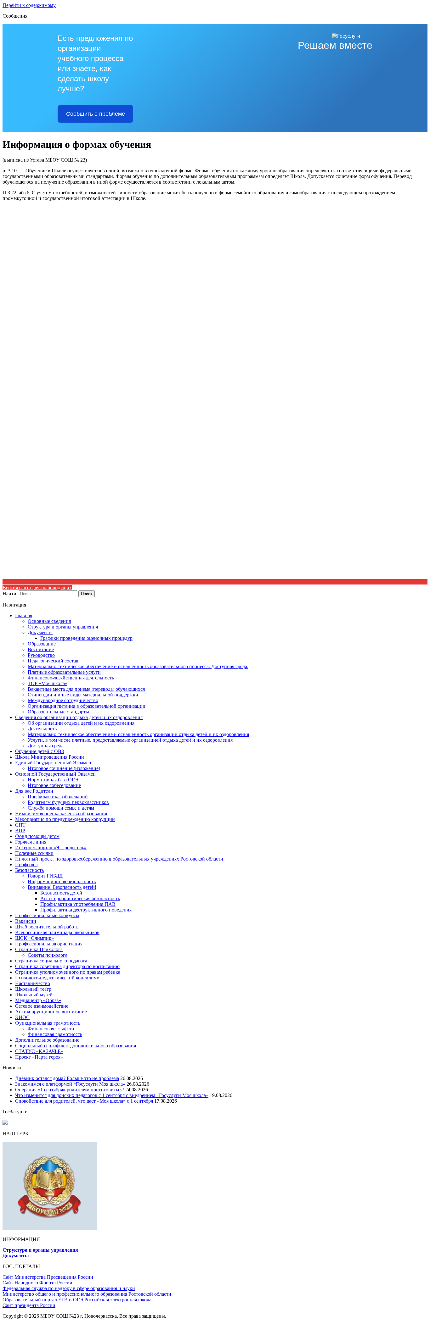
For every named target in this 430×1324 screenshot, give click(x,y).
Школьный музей (34, 994)
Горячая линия (30, 842)
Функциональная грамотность (47, 1023)
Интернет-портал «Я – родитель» (51, 847)
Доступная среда (46, 745)
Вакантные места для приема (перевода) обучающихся (86, 689)
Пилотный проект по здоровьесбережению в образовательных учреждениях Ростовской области (119, 858)
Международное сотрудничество (63, 700)
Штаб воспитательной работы (47, 926)
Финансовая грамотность (55, 1034)
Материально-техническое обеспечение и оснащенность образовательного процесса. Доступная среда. (138, 666)
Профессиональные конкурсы (47, 915)
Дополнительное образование (47, 1040)
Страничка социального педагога (51, 960)
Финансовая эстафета (51, 1028)
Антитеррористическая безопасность (80, 898)
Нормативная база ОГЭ (53, 779)
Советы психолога (47, 955)
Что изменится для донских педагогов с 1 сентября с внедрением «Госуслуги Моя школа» (111, 1095)
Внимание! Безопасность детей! (62, 887)
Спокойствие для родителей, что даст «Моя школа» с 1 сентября (84, 1101)
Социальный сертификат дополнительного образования (75, 1045)
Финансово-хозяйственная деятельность (71, 677)
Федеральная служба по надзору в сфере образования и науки (69, 1288)
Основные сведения (49, 621)
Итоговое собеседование (54, 785)
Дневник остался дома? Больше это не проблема (67, 1078)
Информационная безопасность (62, 881)
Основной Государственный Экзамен (55, 774)
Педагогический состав (53, 660)
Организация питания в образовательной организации (86, 706)
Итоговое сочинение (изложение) (64, 768)
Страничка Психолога (39, 949)
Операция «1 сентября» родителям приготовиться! (69, 1089)
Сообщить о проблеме (95, 114)
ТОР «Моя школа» (47, 683)
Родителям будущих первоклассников (68, 802)
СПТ (20, 825)
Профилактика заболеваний (58, 796)
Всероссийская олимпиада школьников (57, 932)
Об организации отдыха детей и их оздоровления (81, 723)
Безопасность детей (61, 892)
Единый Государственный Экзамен (53, 762)
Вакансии (25, 921)
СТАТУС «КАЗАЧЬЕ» (39, 1051)
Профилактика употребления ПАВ (78, 904)
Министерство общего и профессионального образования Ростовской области (87, 1294)
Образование (42, 643)
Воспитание (41, 649)
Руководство (41, 655)
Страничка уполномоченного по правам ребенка (67, 972)
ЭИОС (22, 1017)
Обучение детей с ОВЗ (39, 751)
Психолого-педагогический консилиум (57, 977)
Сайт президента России (29, 1305)
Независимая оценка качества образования (61, 813)
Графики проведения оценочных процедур (86, 638)
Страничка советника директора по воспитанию (67, 966)
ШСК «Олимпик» (34, 938)
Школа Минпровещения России (49, 757)
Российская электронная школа (117, 1299)
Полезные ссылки (34, 853)
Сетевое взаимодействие (41, 1006)
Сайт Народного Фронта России (37, 1282)
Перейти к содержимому (29, 5)
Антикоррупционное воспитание (51, 1011)
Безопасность (29, 870)
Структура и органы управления (63, 626)
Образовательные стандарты (58, 711)
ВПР (20, 830)
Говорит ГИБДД (45, 875)
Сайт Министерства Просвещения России (48, 1277)
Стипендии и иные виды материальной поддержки (83, 694)
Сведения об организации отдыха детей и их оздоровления (79, 717)
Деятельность (42, 728)
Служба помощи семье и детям (61, 808)
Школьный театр (33, 989)
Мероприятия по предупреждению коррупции (65, 819)
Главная (23, 615)
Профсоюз (26, 864)
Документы (40, 632)
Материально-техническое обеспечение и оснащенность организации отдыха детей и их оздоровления (138, 734)
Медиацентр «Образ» (38, 1000)
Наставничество (32, 983)
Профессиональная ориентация (48, 943)
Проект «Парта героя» (39, 1057)
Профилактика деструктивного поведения (86, 909)
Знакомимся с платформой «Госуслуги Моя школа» (70, 1084)
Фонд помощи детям (37, 836)
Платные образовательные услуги (64, 672)
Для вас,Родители (34, 791)
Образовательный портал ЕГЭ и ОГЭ (43, 1299)
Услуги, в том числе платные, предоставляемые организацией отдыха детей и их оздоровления (130, 740)
